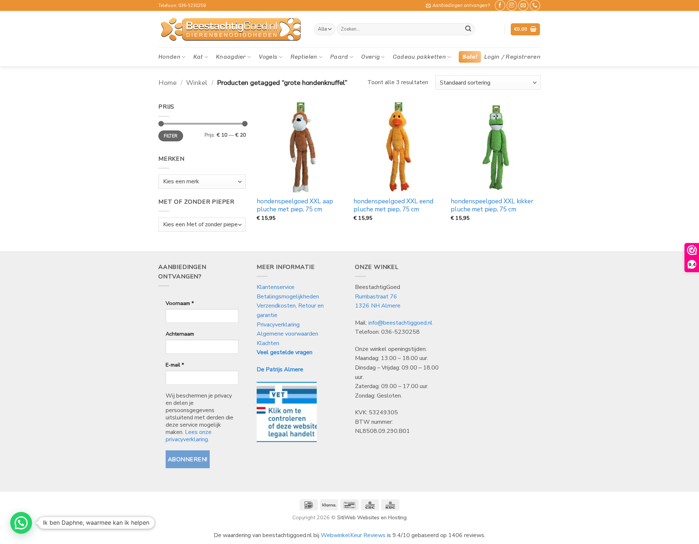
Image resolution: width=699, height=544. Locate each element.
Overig (370, 56)
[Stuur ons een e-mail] (523, 5)
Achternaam (180, 333)
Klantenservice (276, 287)
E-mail (175, 364)
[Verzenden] (468, 29)
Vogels (268, 56)
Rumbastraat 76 (376, 297)
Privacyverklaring (278, 325)
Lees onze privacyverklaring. (189, 435)
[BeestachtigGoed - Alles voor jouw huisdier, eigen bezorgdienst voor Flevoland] (230, 29)
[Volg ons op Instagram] (511, 5)
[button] (458, 5)
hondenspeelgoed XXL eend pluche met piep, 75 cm (393, 205)
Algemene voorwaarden (287, 334)
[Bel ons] (535, 5)
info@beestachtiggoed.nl (400, 323)
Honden (169, 56)
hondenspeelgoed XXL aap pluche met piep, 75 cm (295, 205)
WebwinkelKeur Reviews (353, 535)
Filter (170, 136)
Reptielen (304, 56)
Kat (198, 56)
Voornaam (180, 303)
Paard (339, 56)
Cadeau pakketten (419, 56)
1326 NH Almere (377, 306)
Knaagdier (231, 56)
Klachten (268, 343)
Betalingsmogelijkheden (288, 297)
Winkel (197, 82)
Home (167, 82)
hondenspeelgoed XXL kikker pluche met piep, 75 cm (492, 205)
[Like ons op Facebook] (500, 5)
